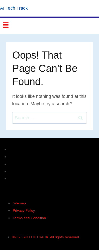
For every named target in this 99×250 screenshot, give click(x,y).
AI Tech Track (14, 8)
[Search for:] (49, 117)
